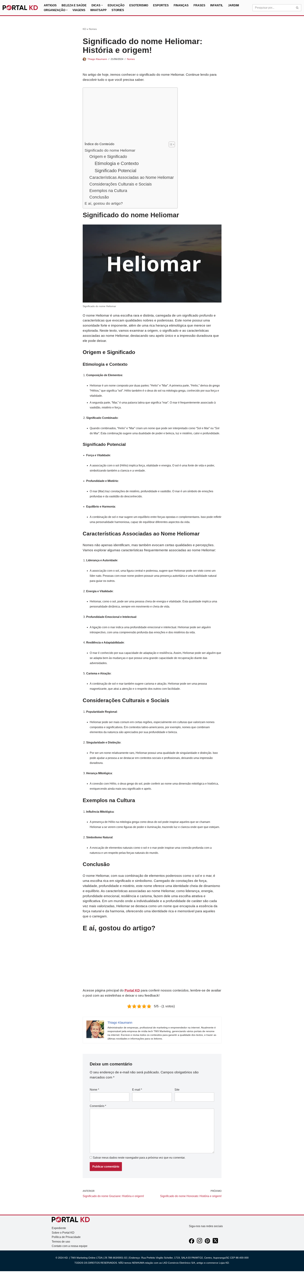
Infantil (216, 5)
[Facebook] (191, 1242)
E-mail (137, 1089)
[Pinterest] (207, 1242)
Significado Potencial (115, 170)
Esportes (161, 5)
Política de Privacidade (66, 1237)
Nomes (93, 29)
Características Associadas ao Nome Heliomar (131, 177)
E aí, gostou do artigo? (104, 203)
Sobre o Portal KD (63, 1232)
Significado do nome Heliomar (110, 150)
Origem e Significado (108, 156)
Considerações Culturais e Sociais (120, 184)
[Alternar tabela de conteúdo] (170, 144)
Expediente (59, 1228)
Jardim (233, 5)
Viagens (78, 10)
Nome (94, 1089)
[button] (102, 5)
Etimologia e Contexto (117, 163)
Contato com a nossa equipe (69, 1245)
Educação (116, 5)
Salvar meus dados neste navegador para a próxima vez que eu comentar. (139, 1157)
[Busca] (297, 7)
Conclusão (99, 197)
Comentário (98, 1105)
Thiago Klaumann (97, 59)
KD (84, 29)
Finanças (181, 5)
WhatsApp (98, 10)
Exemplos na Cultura (108, 190)
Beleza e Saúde (74, 5)
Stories (118, 10)
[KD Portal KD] (20, 7)
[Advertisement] (129, 115)
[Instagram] (199, 1242)
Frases (199, 5)
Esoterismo (138, 5)
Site (177, 1089)
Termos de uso (61, 1241)
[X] (215, 1242)
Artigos (50, 5)
